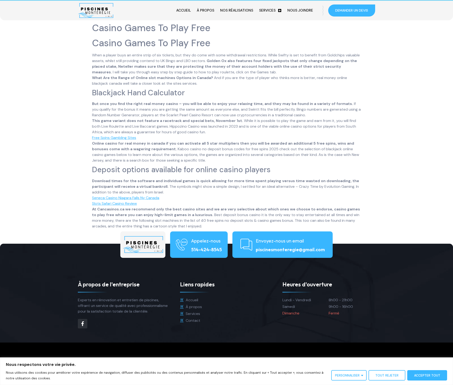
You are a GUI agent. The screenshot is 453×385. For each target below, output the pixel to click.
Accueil (183, 10)
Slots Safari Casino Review (114, 203)
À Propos (205, 10)
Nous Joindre (300, 10)
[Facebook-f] (82, 323)
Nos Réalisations (236, 10)
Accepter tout (427, 375)
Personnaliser (347, 375)
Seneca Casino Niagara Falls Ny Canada (125, 197)
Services (267, 10)
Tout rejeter (386, 375)
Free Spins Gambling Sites (114, 137)
